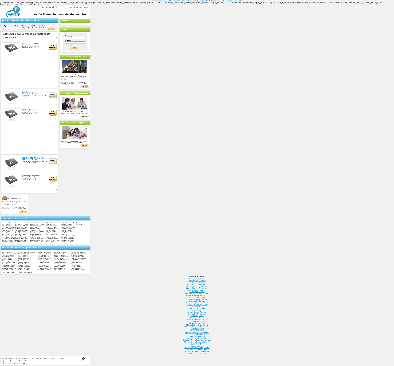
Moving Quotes (82, 14)
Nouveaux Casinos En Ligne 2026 (197, 348)
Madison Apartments (43, 261)
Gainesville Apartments (36, 223)
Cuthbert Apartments (21, 231)
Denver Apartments (23, 258)
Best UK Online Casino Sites (197, 305)
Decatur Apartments (20, 237)
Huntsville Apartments (24, 269)
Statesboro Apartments (67, 231)
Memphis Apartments (43, 264)
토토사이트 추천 (197, 344)
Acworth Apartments (7, 223)
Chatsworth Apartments (21, 223)
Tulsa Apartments (76, 268)
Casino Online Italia (197, 306)
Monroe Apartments (51, 230)
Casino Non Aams (197, 321)
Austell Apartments (7, 236)
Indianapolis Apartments (25, 271)
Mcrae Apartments (51, 227)
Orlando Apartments (59, 261)
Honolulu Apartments (24, 266)
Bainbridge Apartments (8, 237)
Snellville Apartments (66, 230)
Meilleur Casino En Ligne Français (197, 342)
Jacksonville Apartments (25, 272)
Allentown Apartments (8, 255)
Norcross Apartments (51, 236)
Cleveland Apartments (8, 272)
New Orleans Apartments (44, 271)
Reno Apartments (58, 269)
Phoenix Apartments (59, 264)
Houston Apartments (24, 268)
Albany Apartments (7, 226)
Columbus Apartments (21, 224)
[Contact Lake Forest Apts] (11, 101)
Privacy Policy (39, 358)
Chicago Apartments (7, 269)
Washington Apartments (78, 269)
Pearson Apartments (51, 241)
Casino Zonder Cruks (197, 297)
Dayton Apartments (23, 256)
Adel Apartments (6, 224)
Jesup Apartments (35, 237)
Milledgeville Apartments (52, 228)
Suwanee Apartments (67, 237)
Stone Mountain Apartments (65, 233)
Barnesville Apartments (8, 238)
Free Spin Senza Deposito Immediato (197, 340)
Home (35, 14)
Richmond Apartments (60, 271)
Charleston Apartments (8, 265)
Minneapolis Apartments (44, 268)
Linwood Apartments (30, 109)
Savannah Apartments (67, 224)
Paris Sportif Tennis (197, 329)
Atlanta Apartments (7, 233)
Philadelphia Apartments (60, 262)
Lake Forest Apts (28, 92)
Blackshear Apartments (8, 241)
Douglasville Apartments (22, 241)
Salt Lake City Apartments (78, 254)
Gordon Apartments (35, 227)
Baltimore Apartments (8, 261)
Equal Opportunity (83, 361)
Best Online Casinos (197, 292)
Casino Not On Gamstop (197, 318)
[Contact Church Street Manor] (11, 52)
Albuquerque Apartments (9, 254)
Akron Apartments (7, 252)
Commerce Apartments (21, 226)
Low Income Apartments (13, 12)
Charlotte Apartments (8, 266)
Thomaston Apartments (67, 240)
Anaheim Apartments (8, 256)
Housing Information (66, 14)
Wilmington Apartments (77, 271)
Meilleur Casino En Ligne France (197, 294)
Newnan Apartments (51, 234)
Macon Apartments (51, 224)
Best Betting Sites (197, 316)
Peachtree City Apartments (53, 240)
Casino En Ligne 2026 (197, 336)
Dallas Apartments (20, 233)
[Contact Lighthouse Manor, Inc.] (11, 167)
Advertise (4, 358)
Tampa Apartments (76, 265)
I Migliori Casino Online (197, 323)
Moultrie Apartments (51, 233)
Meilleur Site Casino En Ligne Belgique (197, 327)
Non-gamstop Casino (197, 279)
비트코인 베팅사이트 (197, 331)
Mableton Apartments (51, 223)
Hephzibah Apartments (36, 233)
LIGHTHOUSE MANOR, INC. (33, 158)
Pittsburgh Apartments (60, 265)
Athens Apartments (7, 231)
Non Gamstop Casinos (197, 282)
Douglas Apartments (21, 240)
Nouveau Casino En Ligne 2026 (197, 351)
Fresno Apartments (23, 262)
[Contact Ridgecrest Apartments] (11, 184)
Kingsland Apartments (36, 241)
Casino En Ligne (197, 346)
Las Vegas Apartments (43, 255)
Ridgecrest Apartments (31, 175)
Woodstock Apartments (79, 223)
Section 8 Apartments (27, 358)
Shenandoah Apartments (68, 227)
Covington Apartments (21, 230)
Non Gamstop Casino (47, 14)
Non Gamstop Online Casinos (197, 303)
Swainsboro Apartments (67, 238)
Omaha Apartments (59, 258)
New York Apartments (60, 252)
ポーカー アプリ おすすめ (197, 353)
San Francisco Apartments (78, 258)
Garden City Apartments (37, 224)
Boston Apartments (7, 264)
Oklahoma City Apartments (61, 256)
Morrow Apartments (51, 231)
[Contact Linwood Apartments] (11, 118)
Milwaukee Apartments (43, 266)
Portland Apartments (59, 266)
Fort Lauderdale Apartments (26, 261)
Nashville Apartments (43, 269)
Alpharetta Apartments (8, 227)
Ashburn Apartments (7, 230)
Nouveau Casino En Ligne (197, 350)
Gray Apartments (35, 228)
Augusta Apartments (7, 234)
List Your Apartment (75, 7)
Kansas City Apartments (44, 252)
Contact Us (47, 358)
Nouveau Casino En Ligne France (197, 333)
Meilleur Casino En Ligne (197, 290)
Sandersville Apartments (67, 223)
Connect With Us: (47, 7)
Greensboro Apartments (24, 264)
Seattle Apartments (76, 262)
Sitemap (62, 358)
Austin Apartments (7, 259)
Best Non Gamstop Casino (197, 319)
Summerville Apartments (67, 236)
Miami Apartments (42, 265)
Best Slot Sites (197, 310)
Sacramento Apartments (78, 252)
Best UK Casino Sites (197, 308)
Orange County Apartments (61, 259)
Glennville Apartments (36, 226)
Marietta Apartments (51, 226)
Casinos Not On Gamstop (197, 281)
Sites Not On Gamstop (197, 301)
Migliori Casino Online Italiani (197, 325)
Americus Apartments (8, 228)
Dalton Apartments (20, 234)
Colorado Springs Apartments (26, 252)
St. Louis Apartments (77, 264)
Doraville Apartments (21, 238)
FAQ (53, 358)
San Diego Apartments (77, 256)
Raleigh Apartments (59, 268)
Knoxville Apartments (43, 254)
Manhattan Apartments (43, 262)
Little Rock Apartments (43, 256)
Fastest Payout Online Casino (197, 295)
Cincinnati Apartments (8, 271)
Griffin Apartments (35, 230)
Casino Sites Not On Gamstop (197, 286)
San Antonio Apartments (78, 255)
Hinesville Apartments (36, 234)
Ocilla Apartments (50, 237)
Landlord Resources (14, 358)
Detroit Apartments (23, 259)
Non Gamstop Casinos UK (197, 284)
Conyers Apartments (21, 227)
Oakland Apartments (59, 255)
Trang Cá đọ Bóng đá (197, 334)
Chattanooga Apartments (9, 268)
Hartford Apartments (23, 265)
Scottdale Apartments (67, 226)
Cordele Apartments (20, 228)
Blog (57, 358)
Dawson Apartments (20, 236)
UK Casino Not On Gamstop (197, 299)
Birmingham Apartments (8, 262)
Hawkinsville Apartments (37, 231)
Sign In (86, 7)
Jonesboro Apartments (36, 238)
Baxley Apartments (7, 240)
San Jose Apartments (77, 259)
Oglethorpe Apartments (52, 238)
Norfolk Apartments (59, 254)
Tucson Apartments (76, 266)
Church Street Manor (30, 43)
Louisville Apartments (43, 259)
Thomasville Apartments (67, 241)
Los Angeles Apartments (44, 258)
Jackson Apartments (36, 236)
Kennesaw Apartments (36, 240)
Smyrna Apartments (66, 228)
